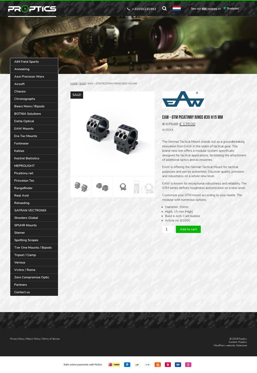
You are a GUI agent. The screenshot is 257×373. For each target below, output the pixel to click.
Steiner (19, 233)
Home (74, 83)
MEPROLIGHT (24, 166)
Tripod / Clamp (25, 255)
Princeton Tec (24, 180)
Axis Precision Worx (29, 76)
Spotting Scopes (26, 240)
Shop (82, 83)
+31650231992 (144, 9)
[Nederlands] (177, 8)
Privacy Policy (17, 338)
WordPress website (224, 345)
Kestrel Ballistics (26, 158)
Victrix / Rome (24, 270)
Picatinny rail (23, 173)
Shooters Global (26, 218)
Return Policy (33, 338)
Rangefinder (23, 188)
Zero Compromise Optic (31, 277)
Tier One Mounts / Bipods (33, 247)
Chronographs (24, 99)
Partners (20, 285)
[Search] (164, 8)
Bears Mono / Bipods (29, 106)
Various (19, 262)
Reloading (22, 203)
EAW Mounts (24, 128)
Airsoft (19, 84)
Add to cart (188, 229)
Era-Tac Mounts (25, 136)
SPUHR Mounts (25, 225)
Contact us (22, 292)
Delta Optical (24, 121)
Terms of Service (51, 338)
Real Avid (21, 195)
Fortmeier (21, 143)
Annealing (22, 69)
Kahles (19, 151)
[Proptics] (32, 9)
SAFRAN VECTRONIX (30, 210)
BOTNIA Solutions (27, 114)
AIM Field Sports (26, 61)
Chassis (20, 91)
